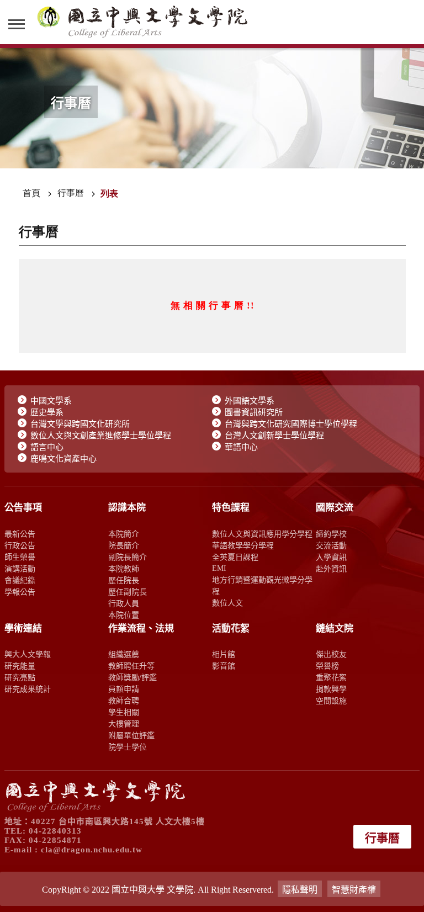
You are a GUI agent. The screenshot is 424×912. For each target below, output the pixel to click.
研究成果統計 (27, 689)
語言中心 (46, 447)
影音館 (223, 665)
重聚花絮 (331, 677)
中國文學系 (51, 400)
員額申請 (123, 689)
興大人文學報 (27, 654)
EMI (219, 568)
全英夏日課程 (235, 557)
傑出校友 (331, 654)
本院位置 (123, 615)
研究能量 (19, 665)
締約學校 (331, 533)
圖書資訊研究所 (254, 412)
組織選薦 (123, 654)
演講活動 (19, 568)
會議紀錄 (19, 580)
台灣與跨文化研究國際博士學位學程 (291, 424)
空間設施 (331, 700)
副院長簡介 (127, 557)
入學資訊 (331, 557)
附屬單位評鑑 (131, 735)
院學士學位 (127, 747)
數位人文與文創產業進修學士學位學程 (100, 435)
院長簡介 (123, 545)
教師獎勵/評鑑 (132, 677)
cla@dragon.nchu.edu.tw (91, 849)
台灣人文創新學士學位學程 (274, 435)
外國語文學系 (249, 400)
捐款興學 (331, 689)
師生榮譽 (19, 557)
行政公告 (19, 545)
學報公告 (19, 591)
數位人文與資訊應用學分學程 (262, 533)
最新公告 (19, 533)
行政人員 (123, 603)
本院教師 (123, 568)
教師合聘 (123, 700)
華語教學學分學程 (243, 545)
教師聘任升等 (131, 665)
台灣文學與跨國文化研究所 (80, 424)
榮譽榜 (327, 665)
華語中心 (241, 447)
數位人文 (227, 602)
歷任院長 (123, 580)
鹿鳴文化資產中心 (63, 458)
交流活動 (331, 545)
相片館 (223, 654)
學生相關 (123, 712)
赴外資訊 (331, 568)
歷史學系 (46, 412)
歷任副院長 (127, 591)
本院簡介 (123, 533)
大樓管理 (123, 723)
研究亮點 (19, 677)
